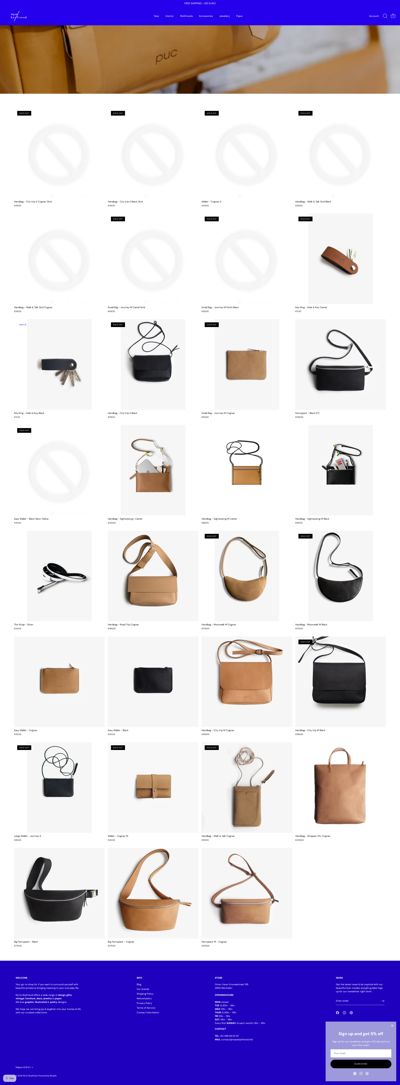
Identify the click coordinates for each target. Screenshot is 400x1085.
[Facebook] (354, 1073)
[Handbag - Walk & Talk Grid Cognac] (59, 259)
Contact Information (148, 1012)
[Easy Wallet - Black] (153, 681)
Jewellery (224, 16)
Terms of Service (146, 1007)
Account (374, 16)
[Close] (392, 1025)
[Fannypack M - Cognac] (247, 893)
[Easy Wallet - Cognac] (59, 681)
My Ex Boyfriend (30, 1075)
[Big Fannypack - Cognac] (153, 893)
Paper (239, 16)
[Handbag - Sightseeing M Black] (340, 470)
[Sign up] (382, 1001)
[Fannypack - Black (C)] (340, 364)
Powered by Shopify (47, 1075)
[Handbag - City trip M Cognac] (247, 681)
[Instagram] (360, 1073)
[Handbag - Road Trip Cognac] (153, 576)
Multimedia (186, 16)
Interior (169, 16)
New (156, 16)
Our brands (143, 989)
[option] (200, 47)
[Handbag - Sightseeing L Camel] (153, 470)
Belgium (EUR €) (23, 1067)
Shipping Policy (145, 993)
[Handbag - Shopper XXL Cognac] (340, 787)
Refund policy (144, 998)
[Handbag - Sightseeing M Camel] (247, 470)
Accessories (206, 16)
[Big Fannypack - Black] (59, 893)
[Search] (385, 16)
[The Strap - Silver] (59, 576)
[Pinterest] (367, 1073)
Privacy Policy (144, 1003)
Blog (139, 984)
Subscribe (360, 1064)
